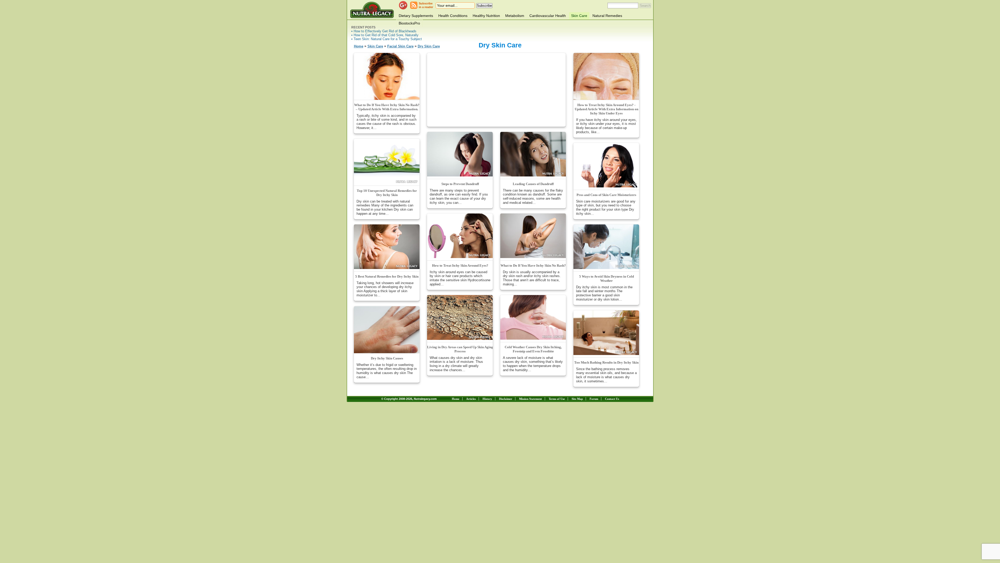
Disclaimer (505, 398)
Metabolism (514, 16)
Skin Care (579, 16)
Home (358, 46)
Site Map (577, 398)
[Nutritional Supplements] (372, 10)
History (487, 398)
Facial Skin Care (400, 46)
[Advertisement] (496, 89)
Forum (594, 398)
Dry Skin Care (429, 46)
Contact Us (612, 398)
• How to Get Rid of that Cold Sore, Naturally (384, 35)
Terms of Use (557, 398)
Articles (471, 398)
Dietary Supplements (416, 16)
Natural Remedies (607, 16)
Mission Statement (530, 398)
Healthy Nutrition (486, 16)
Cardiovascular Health (547, 16)
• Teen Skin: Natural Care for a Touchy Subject (386, 39)
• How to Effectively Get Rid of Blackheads (383, 31)
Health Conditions (452, 16)
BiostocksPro (409, 23)
